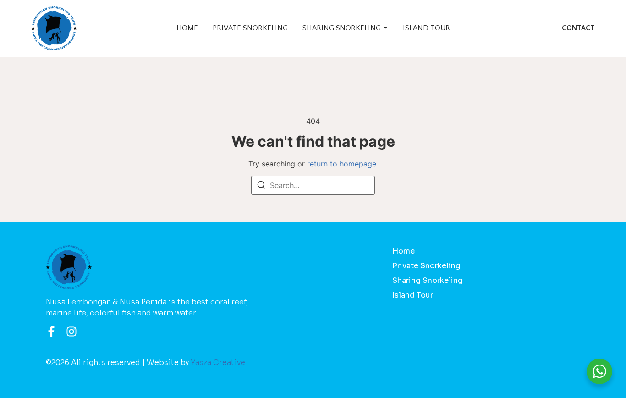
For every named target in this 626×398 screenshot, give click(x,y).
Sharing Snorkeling (341, 28)
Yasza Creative (218, 362)
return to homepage (341, 163)
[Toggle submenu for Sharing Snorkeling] (384, 28)
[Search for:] (313, 185)
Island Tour (426, 28)
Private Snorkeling (250, 28)
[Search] (261, 186)
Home (187, 28)
